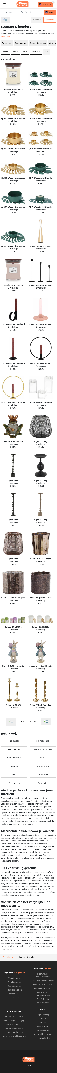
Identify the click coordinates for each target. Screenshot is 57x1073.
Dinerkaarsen (21, 43)
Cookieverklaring (43, 1038)
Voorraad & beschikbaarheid (14, 1036)
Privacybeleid (37, 1034)
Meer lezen (5, 36)
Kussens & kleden (14, 994)
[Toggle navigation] (4, 4)
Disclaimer (49, 1034)
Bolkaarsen (7, 43)
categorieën (19, 972)
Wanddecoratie (14, 982)
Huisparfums (43, 766)
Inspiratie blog (43, 1014)
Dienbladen (43, 783)
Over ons (43, 1022)
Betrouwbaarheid (42, 1030)
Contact (43, 1018)
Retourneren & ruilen (14, 1016)
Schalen (14, 774)
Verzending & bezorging (14, 1020)
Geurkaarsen (14, 749)
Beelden (14, 766)
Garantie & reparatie (14, 1028)
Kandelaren (14, 741)
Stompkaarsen (42, 741)
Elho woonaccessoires (43, 988)
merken (47, 968)
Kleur (15, 52)
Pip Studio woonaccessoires (42, 980)
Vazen (43, 757)
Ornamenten (14, 783)
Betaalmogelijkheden (14, 1032)
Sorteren (36, 52)
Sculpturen (43, 774)
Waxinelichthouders (43, 749)
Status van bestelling (14, 1024)
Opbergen (14, 997)
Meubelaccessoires (14, 990)
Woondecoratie (14, 757)
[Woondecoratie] (5, 20)
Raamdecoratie (14, 986)
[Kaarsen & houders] (46, 721)
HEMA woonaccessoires (43, 984)
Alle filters (50, 19)
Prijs (25, 52)
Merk (5, 52)
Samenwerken (43, 1026)
